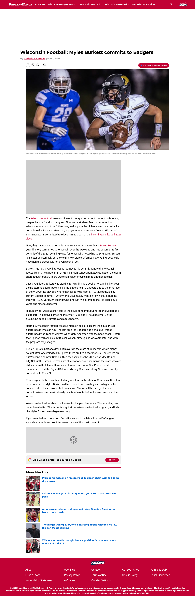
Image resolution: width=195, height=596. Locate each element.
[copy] (44, 65)
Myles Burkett (108, 245)
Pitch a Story (32, 574)
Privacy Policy (72, 574)
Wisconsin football (41, 218)
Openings (69, 569)
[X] (171, 4)
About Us (40, 4)
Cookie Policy (130, 574)
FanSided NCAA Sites (143, 4)
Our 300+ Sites (130, 569)
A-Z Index (69, 580)
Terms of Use (99, 574)
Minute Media (22, 588)
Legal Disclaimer (160, 574)
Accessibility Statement (39, 580)
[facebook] (177, 4)
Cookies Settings (101, 580)
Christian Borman (34, 58)
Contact (95, 569)
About (28, 569)
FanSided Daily (159, 569)
